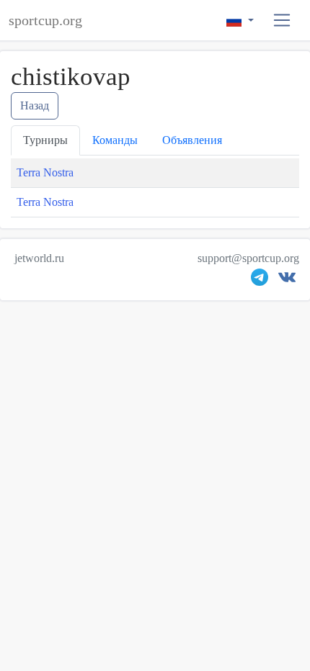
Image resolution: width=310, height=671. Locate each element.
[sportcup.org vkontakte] (287, 280)
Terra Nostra (45, 172)
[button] (282, 20)
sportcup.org (45, 20)
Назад (34, 105)
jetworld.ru (39, 258)
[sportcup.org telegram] (259, 280)
